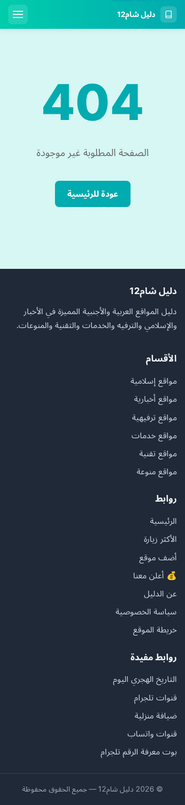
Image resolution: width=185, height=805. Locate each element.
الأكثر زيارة (160, 539)
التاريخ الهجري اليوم (145, 679)
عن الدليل (160, 593)
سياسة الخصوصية (146, 611)
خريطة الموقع (155, 629)
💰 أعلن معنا (155, 575)
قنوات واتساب (152, 733)
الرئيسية (163, 521)
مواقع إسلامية (154, 380)
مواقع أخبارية (155, 398)
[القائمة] (18, 14)
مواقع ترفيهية (154, 417)
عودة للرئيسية (92, 194)
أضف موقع (158, 557)
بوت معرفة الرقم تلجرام (139, 751)
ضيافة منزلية (156, 715)
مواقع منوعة (157, 471)
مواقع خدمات (154, 435)
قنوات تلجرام (155, 697)
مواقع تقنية (158, 453)
